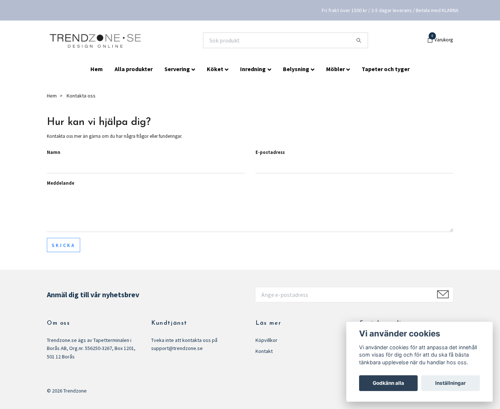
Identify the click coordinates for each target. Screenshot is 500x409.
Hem (96, 69)
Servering (177, 69)
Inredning (253, 69)
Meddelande (60, 183)
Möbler (335, 69)
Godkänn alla (388, 383)
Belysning (296, 69)
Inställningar (450, 383)
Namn (53, 152)
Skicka (63, 245)
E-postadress (270, 152)
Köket (215, 69)
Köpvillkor (266, 340)
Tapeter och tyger (386, 69)
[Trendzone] (96, 40)
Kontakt (264, 351)
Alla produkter (134, 69)
